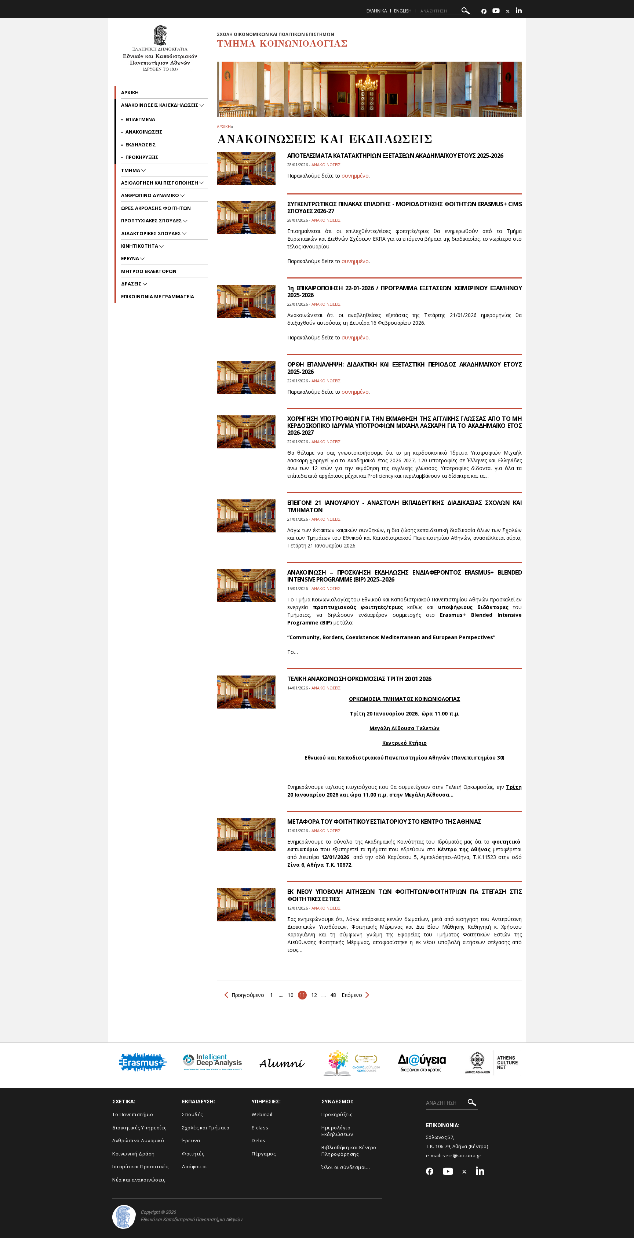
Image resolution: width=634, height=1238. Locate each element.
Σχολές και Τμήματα (205, 1127)
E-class (260, 1127)
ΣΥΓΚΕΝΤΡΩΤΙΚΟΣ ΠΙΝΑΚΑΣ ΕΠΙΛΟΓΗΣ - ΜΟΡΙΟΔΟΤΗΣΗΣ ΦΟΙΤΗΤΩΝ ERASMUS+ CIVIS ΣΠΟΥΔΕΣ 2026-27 (404, 207)
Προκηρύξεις (337, 1114)
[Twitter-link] (508, 11)
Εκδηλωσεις (140, 144)
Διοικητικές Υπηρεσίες (139, 1127)
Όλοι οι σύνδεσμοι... (345, 1167)
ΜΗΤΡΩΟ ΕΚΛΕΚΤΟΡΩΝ (148, 271)
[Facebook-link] (484, 11)
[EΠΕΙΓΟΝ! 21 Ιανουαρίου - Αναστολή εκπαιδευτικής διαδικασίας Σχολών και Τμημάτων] (246, 520)
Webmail (262, 1114)
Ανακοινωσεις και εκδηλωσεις (160, 105)
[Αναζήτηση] (465, 12)
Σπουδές (192, 1114)
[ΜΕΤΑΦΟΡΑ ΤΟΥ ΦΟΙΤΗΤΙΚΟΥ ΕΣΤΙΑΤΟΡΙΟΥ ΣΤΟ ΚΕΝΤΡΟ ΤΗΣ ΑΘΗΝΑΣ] (246, 839)
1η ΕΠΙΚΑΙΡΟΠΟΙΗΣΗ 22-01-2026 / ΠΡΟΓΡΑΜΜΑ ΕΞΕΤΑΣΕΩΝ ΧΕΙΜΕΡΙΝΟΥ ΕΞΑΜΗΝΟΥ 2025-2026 (404, 291)
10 (290, 994)
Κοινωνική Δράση (133, 1153)
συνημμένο (355, 175)
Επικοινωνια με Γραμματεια (157, 296)
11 (302, 994)
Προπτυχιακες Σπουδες (152, 220)
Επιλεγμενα (140, 119)
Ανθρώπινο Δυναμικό (138, 1140)
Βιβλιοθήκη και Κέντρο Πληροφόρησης (348, 1151)
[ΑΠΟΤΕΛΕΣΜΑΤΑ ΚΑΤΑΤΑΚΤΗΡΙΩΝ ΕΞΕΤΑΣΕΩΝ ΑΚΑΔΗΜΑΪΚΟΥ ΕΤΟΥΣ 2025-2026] (246, 173)
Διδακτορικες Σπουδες (151, 233)
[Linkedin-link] (519, 11)
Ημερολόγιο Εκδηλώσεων (337, 1131)
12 (314, 994)
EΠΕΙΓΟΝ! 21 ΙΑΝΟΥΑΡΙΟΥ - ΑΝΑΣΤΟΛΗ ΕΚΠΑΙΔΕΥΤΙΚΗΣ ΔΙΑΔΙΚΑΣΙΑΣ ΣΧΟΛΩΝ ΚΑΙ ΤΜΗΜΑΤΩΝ (404, 506)
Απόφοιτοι (194, 1166)
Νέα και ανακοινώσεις (138, 1179)
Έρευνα (191, 1140)
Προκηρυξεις (141, 157)
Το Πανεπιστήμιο (132, 1114)
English (403, 11)
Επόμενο (351, 994)
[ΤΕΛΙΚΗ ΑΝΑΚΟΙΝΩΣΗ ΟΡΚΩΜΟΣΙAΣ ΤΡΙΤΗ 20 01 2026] (246, 697)
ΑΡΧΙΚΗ (223, 126)
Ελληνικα (377, 11)
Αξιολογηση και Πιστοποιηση (160, 182)
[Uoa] (124, 1217)
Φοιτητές (193, 1153)
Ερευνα (130, 258)
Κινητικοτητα (140, 246)
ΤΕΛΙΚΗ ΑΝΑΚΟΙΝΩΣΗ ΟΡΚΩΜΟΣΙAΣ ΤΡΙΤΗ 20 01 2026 (359, 679)
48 (333, 994)
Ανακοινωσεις (144, 131)
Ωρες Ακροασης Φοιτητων (156, 208)
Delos (259, 1140)
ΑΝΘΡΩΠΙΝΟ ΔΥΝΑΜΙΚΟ (150, 195)
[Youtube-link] (496, 11)
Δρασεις (132, 283)
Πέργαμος (264, 1153)
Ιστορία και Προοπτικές (140, 1166)
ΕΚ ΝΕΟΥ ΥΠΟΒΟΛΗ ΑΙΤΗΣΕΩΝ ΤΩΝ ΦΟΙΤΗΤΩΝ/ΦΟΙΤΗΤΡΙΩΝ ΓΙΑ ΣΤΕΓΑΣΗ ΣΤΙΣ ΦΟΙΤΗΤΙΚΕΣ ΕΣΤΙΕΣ (404, 895)
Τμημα (131, 170)
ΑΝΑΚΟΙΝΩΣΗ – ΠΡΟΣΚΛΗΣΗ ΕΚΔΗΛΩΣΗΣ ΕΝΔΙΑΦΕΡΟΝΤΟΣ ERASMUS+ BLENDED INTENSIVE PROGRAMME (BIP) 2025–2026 (404, 575)
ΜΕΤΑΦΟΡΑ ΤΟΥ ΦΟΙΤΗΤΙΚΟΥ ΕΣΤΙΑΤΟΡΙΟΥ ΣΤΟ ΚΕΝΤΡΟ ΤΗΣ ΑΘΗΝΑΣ (384, 822)
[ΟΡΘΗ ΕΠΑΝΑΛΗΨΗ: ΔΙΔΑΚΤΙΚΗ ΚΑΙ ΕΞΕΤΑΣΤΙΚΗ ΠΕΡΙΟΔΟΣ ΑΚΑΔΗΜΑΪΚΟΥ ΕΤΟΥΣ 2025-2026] (246, 382)
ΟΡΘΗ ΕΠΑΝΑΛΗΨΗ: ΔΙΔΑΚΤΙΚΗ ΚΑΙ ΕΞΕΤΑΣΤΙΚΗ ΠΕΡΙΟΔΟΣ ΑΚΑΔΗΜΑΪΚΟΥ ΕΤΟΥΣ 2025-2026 (404, 367)
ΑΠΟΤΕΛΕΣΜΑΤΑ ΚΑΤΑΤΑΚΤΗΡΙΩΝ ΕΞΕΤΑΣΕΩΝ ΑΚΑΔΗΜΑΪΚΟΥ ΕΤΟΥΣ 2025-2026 (395, 156)
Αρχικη (130, 92)
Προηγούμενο (248, 994)
